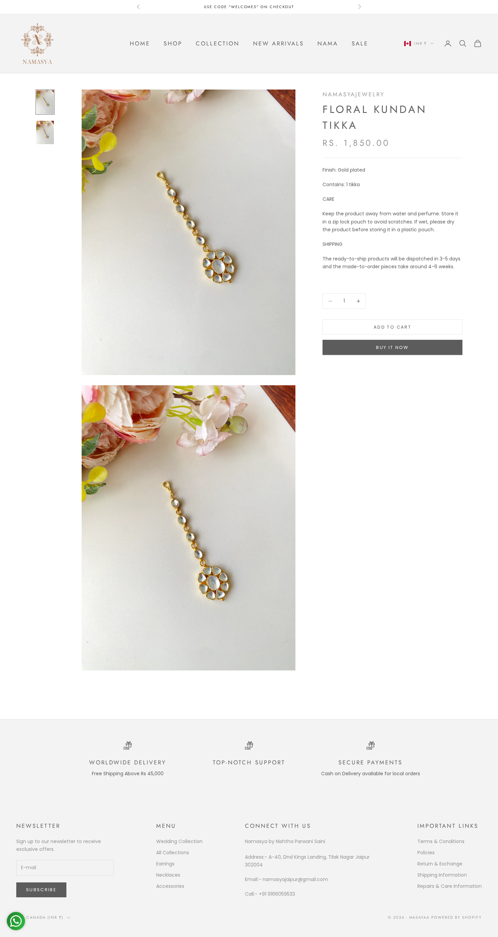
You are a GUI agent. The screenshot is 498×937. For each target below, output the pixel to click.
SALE (360, 43)
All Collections (172, 852)
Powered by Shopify (456, 917)
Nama (327, 43)
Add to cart (392, 327)
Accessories (170, 886)
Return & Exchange (439, 863)
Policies (426, 852)
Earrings (165, 863)
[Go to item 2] (45, 132)
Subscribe (41, 889)
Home (140, 43)
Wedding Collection (179, 841)
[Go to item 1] (45, 102)
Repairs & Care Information (449, 886)
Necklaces (168, 875)
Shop (173, 43)
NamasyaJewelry (354, 94)
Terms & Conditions (440, 841)
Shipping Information (442, 875)
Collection (218, 43)
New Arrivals (278, 43)
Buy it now (392, 347)
